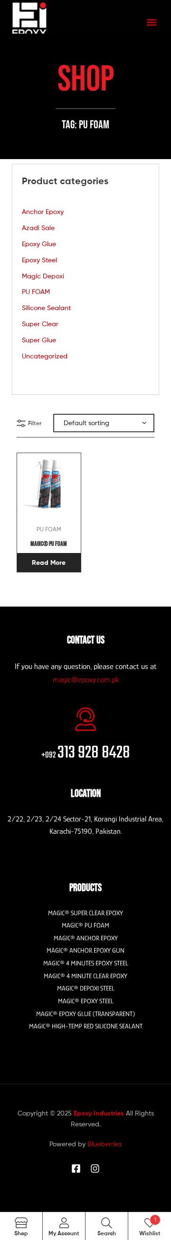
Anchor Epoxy (43, 211)
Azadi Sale (38, 227)
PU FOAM (36, 291)
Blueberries (104, 1144)
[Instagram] (95, 1168)
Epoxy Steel (39, 260)
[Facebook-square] (76, 1168)
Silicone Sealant (46, 307)
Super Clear (40, 324)
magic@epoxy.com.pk (86, 679)
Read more (49, 562)
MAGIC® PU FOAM (48, 544)
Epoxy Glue (39, 244)
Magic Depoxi (43, 276)
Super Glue (39, 340)
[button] (151, 22)
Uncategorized (44, 356)
